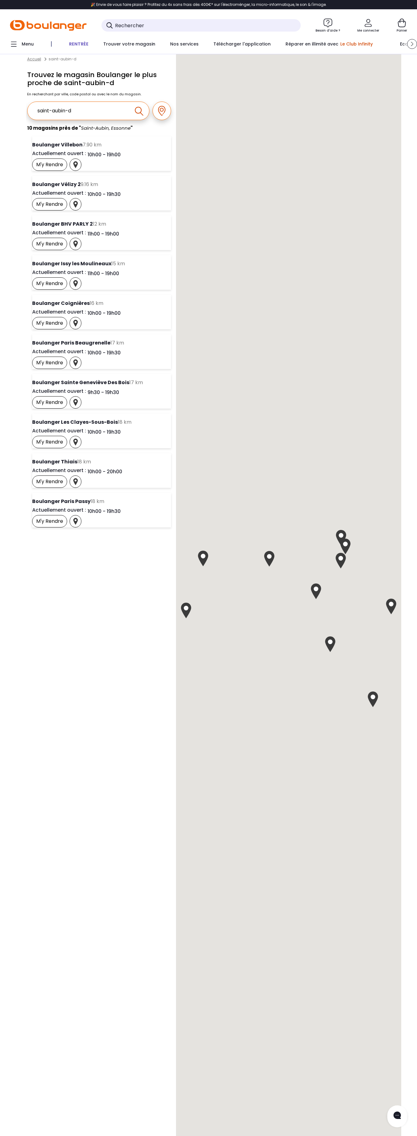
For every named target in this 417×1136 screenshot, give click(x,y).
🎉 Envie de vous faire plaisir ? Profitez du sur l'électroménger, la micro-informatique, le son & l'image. (209, 4)
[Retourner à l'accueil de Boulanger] (48, 25)
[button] (412, 44)
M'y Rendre (51, 166)
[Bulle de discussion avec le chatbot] (397, 1116)
